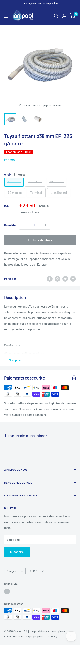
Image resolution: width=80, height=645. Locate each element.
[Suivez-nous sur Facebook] (7, 591)
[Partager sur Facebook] (50, 278)
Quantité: (10, 225)
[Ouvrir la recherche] (56, 16)
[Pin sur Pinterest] (57, 278)
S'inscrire (17, 552)
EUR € (33, 571)
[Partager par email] (73, 278)
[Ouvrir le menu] (6, 16)
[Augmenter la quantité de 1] (45, 225)
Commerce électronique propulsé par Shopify (30, 636)
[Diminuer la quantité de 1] (23, 225)
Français (11, 571)
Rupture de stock (40, 240)
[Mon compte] (64, 16)
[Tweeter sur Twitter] (65, 278)
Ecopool (10, 160)
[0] (72, 15)
